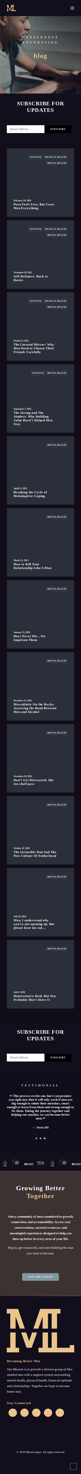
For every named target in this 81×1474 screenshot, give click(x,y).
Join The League (40, 1277)
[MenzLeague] (11, 8)
